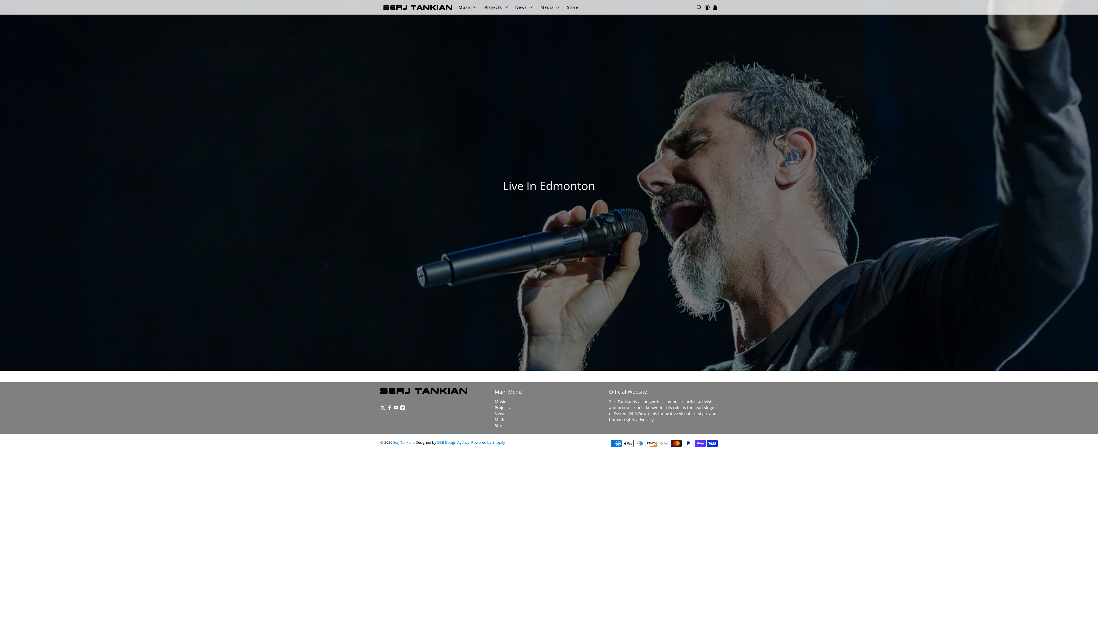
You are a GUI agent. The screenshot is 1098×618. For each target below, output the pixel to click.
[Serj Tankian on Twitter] (382, 408)
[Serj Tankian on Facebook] (389, 408)
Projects (493, 7)
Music (465, 7)
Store (572, 7)
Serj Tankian (403, 442)
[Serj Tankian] (417, 7)
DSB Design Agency (453, 442)
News (521, 7)
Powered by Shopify (488, 442)
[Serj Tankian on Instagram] (402, 408)
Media (547, 7)
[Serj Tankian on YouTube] (396, 408)
